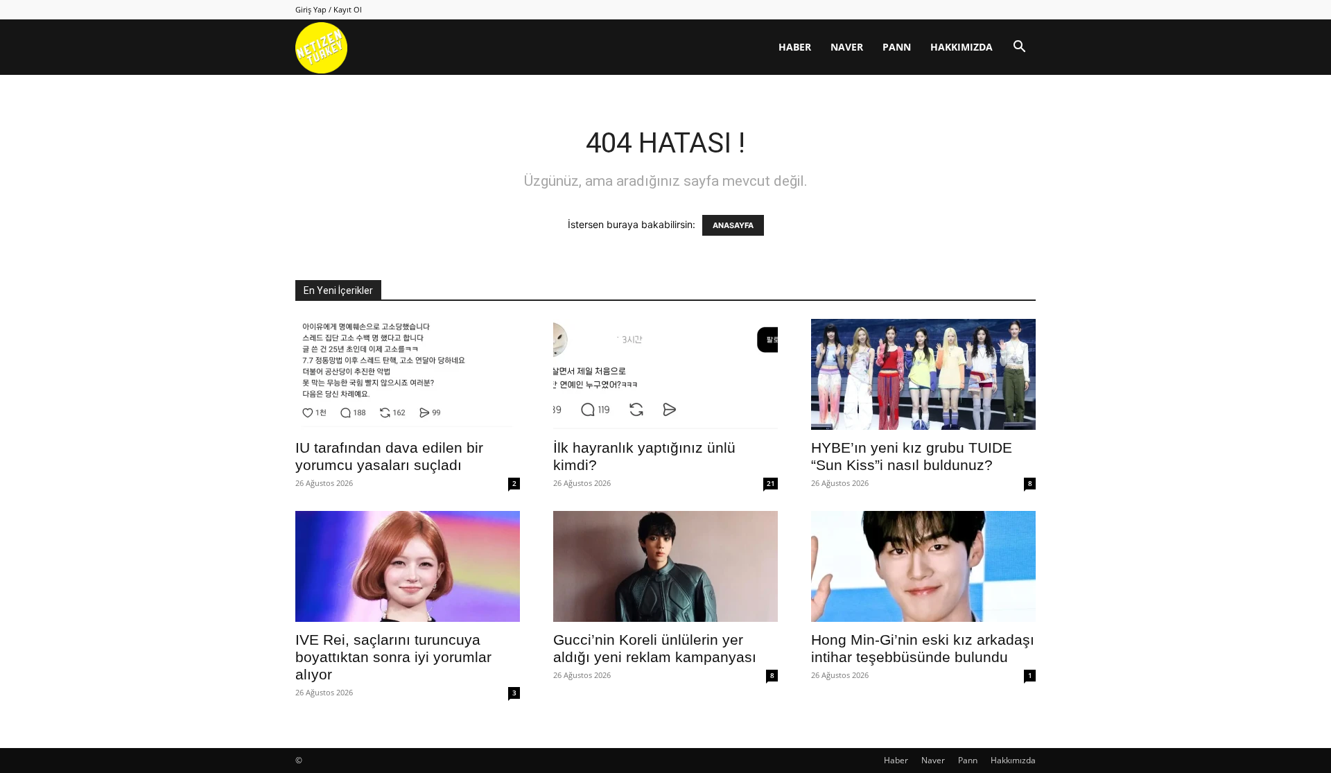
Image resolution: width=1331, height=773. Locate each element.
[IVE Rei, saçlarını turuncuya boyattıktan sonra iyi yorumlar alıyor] (407, 566)
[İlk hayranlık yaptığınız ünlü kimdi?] (665, 374)
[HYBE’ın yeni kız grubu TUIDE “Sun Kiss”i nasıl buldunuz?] (923, 374)
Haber (794, 46)
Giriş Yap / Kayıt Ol (328, 9)
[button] (1019, 48)
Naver (846, 46)
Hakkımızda (961, 46)
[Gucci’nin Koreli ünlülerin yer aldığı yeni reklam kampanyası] (665, 566)
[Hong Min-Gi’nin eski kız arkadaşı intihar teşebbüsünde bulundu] (923, 566)
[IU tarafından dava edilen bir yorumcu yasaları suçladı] (407, 374)
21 (771, 483)
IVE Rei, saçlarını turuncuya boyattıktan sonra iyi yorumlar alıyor (393, 657)
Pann (896, 46)
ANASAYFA (733, 225)
